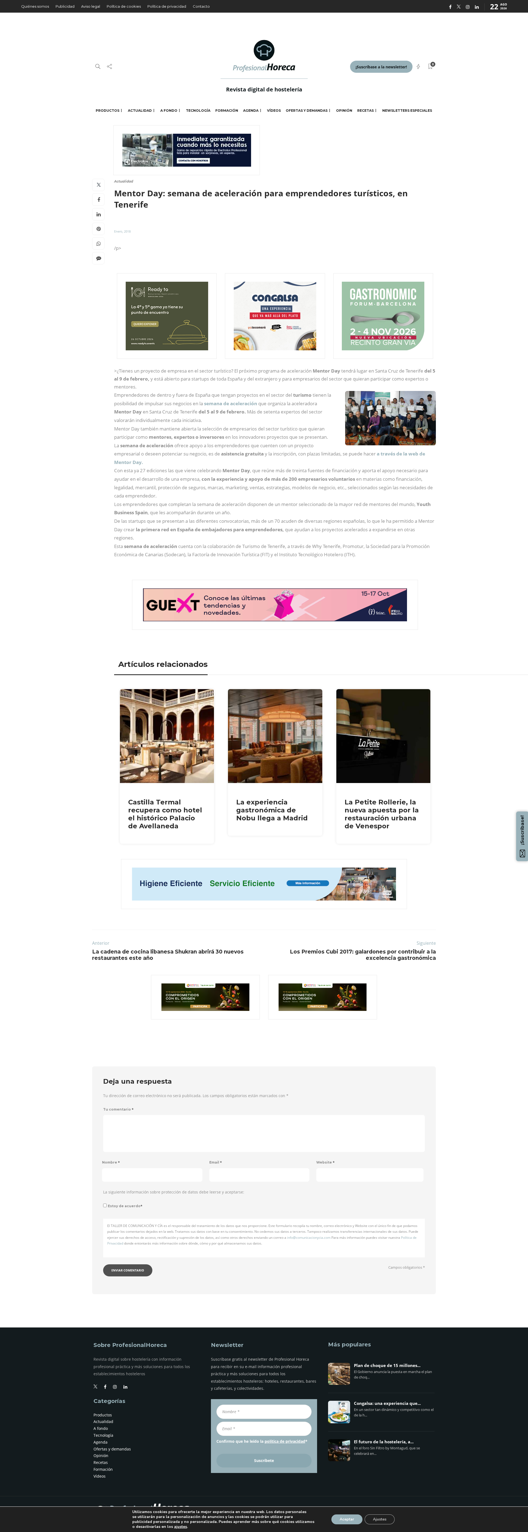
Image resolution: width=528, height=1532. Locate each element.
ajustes (180, 1526)
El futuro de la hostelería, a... (384, 1442)
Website (325, 1162)
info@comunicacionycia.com (309, 1237)
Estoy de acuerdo (125, 1206)
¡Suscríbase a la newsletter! (381, 66)
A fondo (168, 110)
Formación (226, 110)
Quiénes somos (35, 6)
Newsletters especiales (407, 110)
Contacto (201, 6)
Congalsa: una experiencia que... (387, 1403)
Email (215, 1162)
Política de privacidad (166, 6)
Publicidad (65, 6)
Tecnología (198, 110)
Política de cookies (124, 6)
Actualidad (140, 110)
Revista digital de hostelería (264, 89)
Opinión (344, 110)
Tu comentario (118, 1109)
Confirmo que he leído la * (261, 1441)
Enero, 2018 (122, 231)
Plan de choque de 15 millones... (387, 1365)
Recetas (365, 110)
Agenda (250, 110)
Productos (107, 110)
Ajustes (379, 1519)
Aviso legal (90, 6)
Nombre (111, 1162)
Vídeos (274, 110)
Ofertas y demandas (307, 110)
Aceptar (347, 1519)
